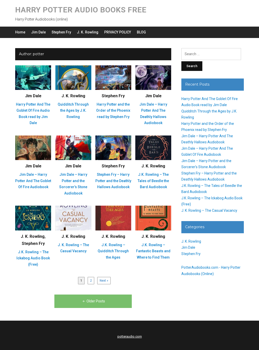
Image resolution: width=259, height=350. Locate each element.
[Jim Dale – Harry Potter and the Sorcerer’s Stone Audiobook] (73, 147)
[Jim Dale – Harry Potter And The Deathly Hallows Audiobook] (153, 77)
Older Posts (96, 301)
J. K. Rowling (87, 32)
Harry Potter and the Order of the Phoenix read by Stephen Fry (113, 110)
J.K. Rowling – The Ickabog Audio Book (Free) (33, 258)
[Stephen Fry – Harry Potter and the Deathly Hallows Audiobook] (113, 147)
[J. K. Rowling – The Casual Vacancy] (73, 218)
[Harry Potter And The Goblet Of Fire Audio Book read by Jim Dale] (33, 77)
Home (20, 32)
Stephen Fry (61, 32)
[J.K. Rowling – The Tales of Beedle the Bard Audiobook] (153, 147)
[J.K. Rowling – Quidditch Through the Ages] (113, 218)
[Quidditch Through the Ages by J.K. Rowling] (73, 77)
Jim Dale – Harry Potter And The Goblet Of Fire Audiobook (33, 180)
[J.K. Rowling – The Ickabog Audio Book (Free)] (33, 218)
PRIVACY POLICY (117, 32)
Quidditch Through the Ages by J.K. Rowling (73, 110)
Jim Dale (38, 32)
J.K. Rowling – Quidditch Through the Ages (113, 251)
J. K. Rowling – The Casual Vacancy (209, 210)
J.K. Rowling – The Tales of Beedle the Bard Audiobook (153, 180)
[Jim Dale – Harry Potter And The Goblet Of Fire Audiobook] (33, 147)
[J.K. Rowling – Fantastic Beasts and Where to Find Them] (153, 218)
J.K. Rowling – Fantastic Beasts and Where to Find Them (153, 251)
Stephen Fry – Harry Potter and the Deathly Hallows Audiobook (113, 180)
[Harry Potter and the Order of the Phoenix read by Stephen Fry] (113, 77)
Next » (104, 280)
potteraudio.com (129, 336)
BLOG (141, 32)
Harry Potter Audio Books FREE (80, 9)
